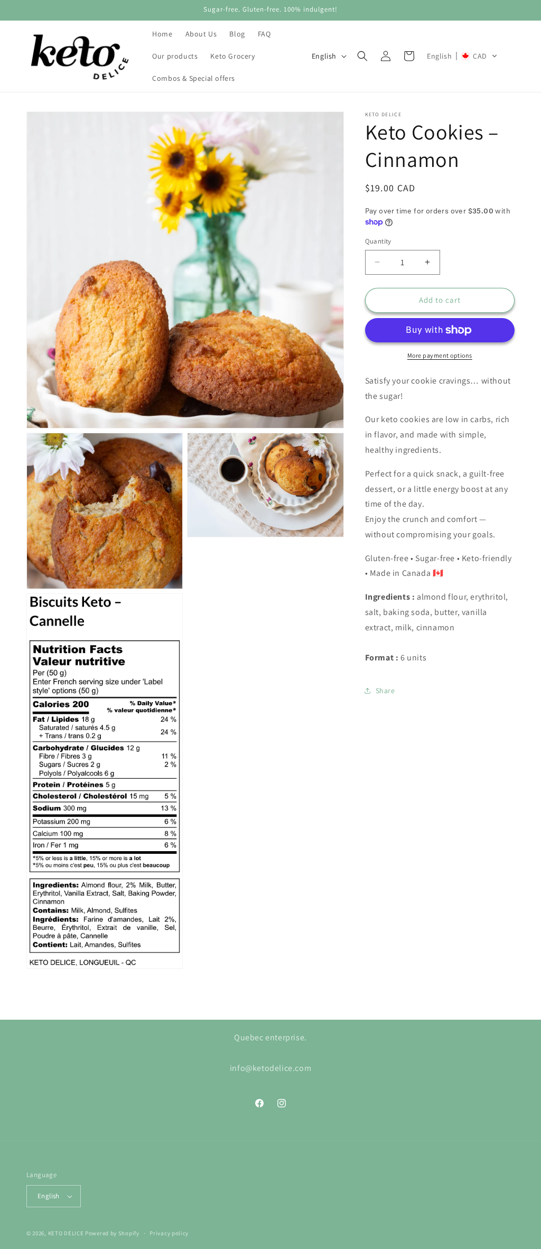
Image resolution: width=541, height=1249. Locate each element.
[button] (362, 56)
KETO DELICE (66, 1233)
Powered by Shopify (112, 1233)
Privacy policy (169, 1233)
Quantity (378, 241)
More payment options (439, 355)
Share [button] (385, 690)
